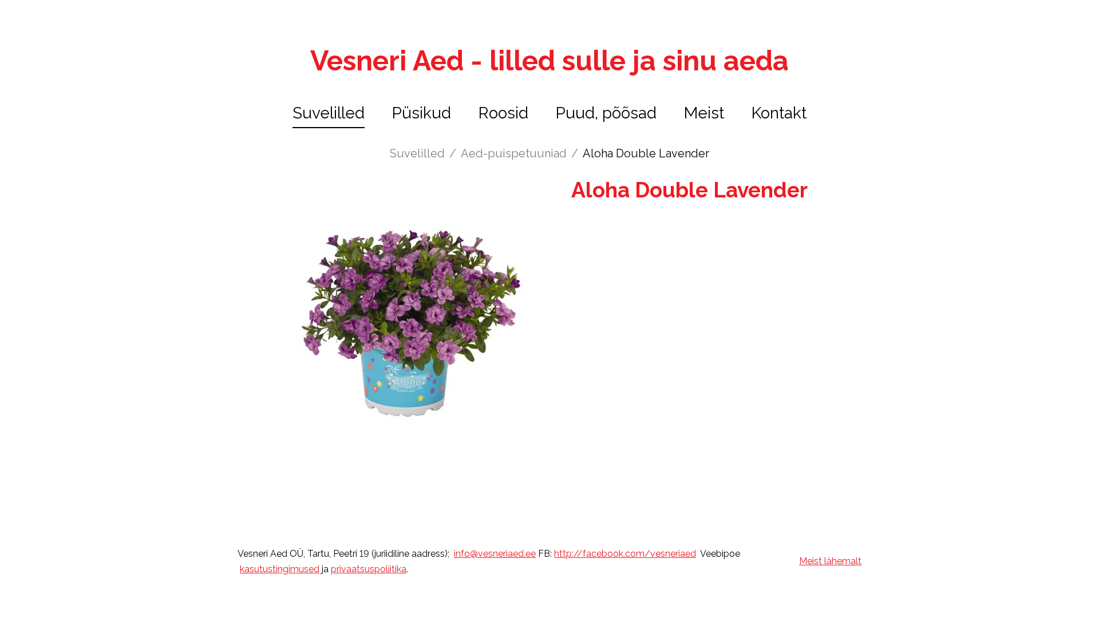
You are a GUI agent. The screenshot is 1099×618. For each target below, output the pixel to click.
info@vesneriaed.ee (495, 553)
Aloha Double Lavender (646, 153)
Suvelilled (328, 113)
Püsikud (421, 113)
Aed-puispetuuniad (514, 153)
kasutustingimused (279, 569)
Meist (704, 113)
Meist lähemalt (830, 561)
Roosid (503, 113)
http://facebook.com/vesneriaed (625, 553)
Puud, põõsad (606, 113)
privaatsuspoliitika (368, 569)
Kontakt (779, 113)
